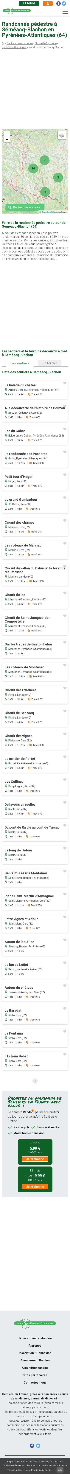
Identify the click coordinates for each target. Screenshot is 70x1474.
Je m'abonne (35, 1159)
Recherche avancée (26, 207)
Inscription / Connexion (35, 1353)
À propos (28, 3)
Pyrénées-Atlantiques (14, 47)
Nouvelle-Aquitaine (46, 43)
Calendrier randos (35, 1368)
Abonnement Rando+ (35, 1360)
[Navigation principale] (65, 12)
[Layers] (62, 135)
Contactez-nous (35, 1382)
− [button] (7, 139)
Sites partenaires (35, 1375)
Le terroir (50, 363)
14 (33, 168)
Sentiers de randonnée (20, 43)
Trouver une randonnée (35, 1338)
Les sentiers (19, 363)
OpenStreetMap (48, 211)
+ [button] (7, 134)
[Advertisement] (35, 90)
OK (60, 1470)
